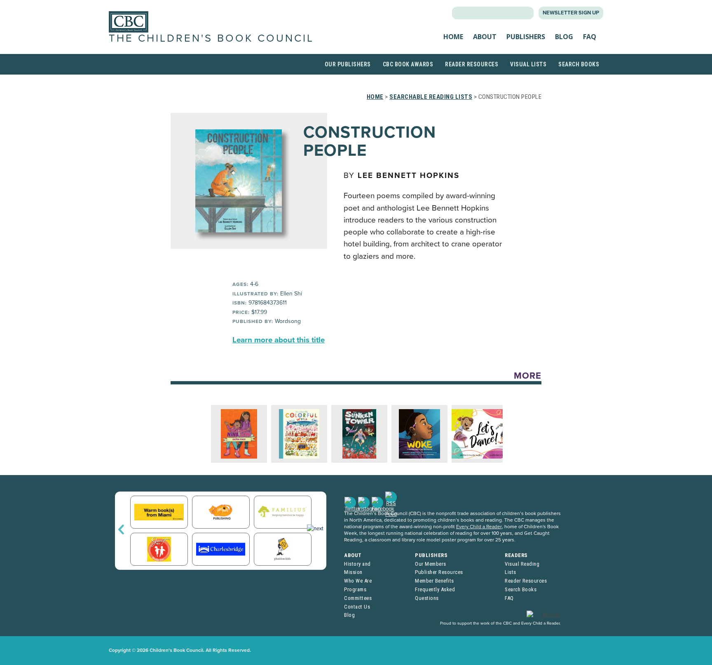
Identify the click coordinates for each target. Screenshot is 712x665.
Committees (358, 598)
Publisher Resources (439, 572)
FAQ (589, 36)
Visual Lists (528, 64)
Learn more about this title (278, 339)
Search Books (578, 64)
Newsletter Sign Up (571, 12)
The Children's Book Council (211, 38)
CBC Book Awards (408, 64)
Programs (355, 589)
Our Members (430, 564)
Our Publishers (348, 64)
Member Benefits (434, 581)
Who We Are (358, 581)
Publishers (525, 36)
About (485, 36)
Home (453, 36)
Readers (516, 555)
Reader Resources (471, 64)
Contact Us (357, 607)
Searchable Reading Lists (430, 97)
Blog (564, 36)
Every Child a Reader (479, 526)
